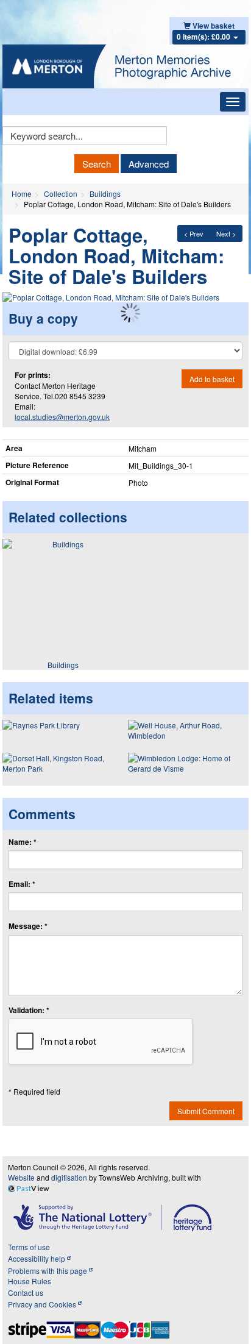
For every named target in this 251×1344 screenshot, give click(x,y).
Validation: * (29, 1010)
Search (96, 163)
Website (21, 1177)
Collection (60, 193)
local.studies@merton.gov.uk (62, 416)
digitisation (69, 1177)
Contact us (25, 1292)
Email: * (22, 884)
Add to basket (212, 379)
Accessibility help (37, 1258)
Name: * (23, 842)
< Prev (193, 233)
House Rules (29, 1281)
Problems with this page (48, 1270)
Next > (226, 233)
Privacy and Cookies (43, 1304)
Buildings (105, 193)
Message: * (28, 926)
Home (22, 193)
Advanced (149, 163)
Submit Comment (206, 1111)
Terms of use (29, 1247)
